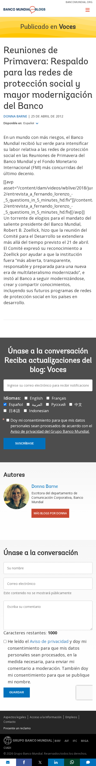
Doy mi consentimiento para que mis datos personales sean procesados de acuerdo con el (51, 426)
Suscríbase (24, 443)
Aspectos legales (14, 717)
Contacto (9, 722)
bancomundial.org (79, 2)
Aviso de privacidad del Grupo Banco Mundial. (49, 431)
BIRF (58, 741)
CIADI (7, 748)
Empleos (71, 717)
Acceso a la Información (46, 717)
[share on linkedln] (56, 762)
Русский (58, 404)
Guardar (16, 692)
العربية (37, 404)
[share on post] (40, 762)
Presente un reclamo (17, 728)
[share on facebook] (24, 762)
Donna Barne (15, 116)
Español (29, 123)
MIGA (84, 741)
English (36, 398)
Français (59, 398)
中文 (78, 404)
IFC (75, 741)
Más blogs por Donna (50, 513)
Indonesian (39, 410)
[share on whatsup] (72, 762)
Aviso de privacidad (49, 641)
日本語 (14, 410)
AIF (67, 741)
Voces (67, 27)
